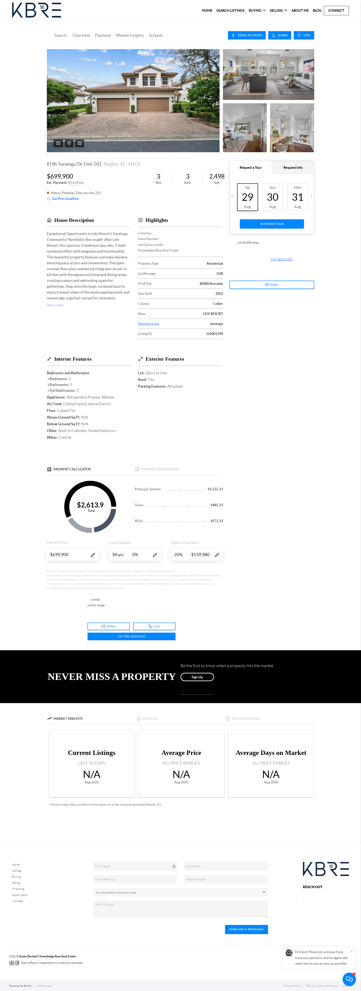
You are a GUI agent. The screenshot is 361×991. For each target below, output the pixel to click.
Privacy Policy (292, 985)
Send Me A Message (246, 929)
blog (317, 10)
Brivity (28, 985)
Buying (16, 876)
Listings (17, 870)
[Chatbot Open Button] (349, 979)
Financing (18, 888)
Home (207, 10)
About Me (300, 10)
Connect (336, 10)
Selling (16, 882)
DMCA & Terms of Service (321, 985)
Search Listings (230, 10)
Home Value (19, 895)
